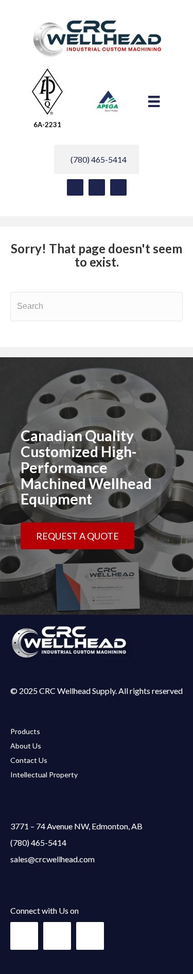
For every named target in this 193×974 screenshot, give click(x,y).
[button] (75, 187)
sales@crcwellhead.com (52, 859)
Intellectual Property (44, 774)
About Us (25, 745)
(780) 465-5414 (38, 842)
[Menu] (154, 101)
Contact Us (28, 760)
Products (25, 731)
